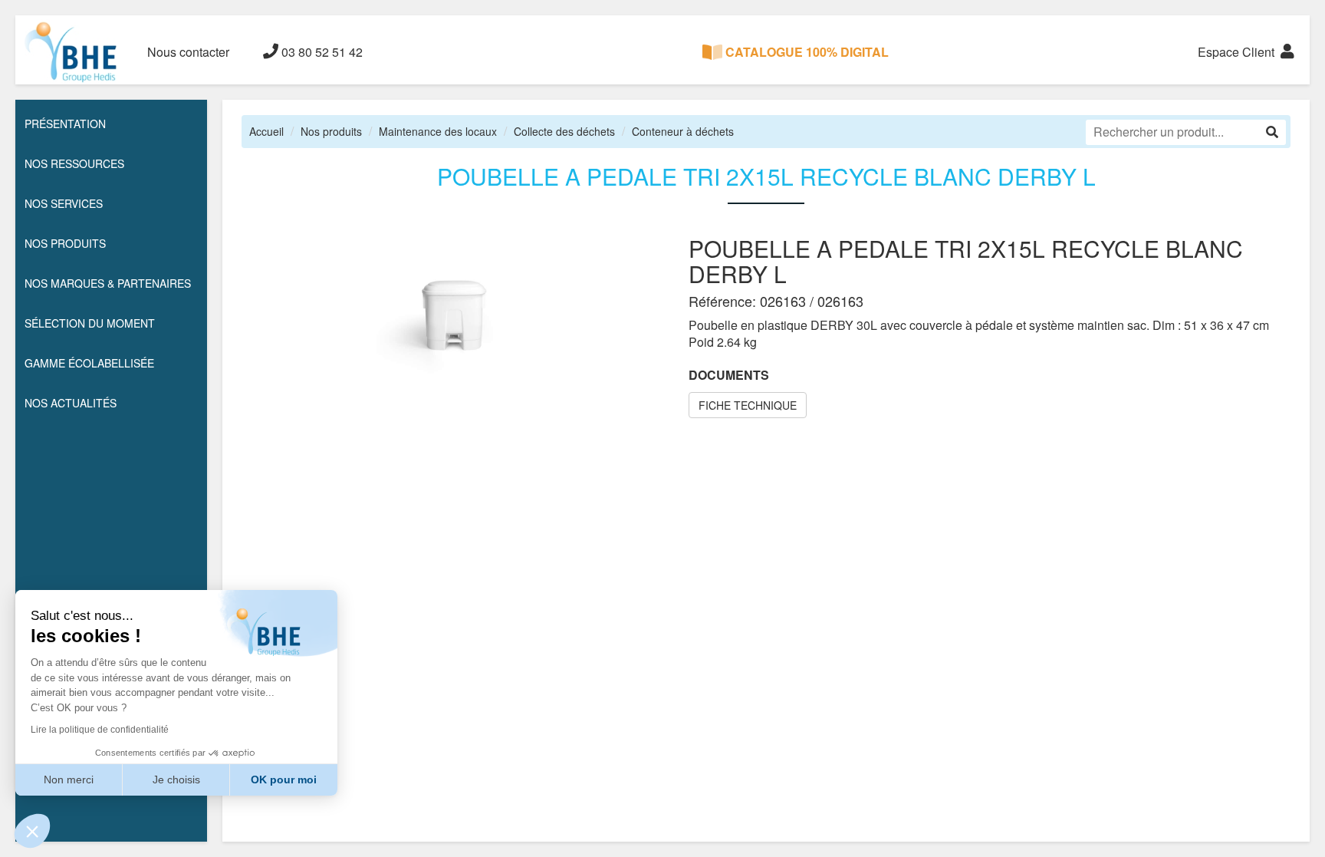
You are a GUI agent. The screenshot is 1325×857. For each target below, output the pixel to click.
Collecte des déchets (564, 131)
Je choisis (176, 779)
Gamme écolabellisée (89, 363)
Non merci (69, 779)
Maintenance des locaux (438, 131)
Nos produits (331, 131)
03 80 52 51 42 (320, 52)
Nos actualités (71, 402)
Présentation (65, 123)
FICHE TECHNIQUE (748, 405)
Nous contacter (188, 52)
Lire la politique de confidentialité (100, 729)
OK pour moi (284, 779)
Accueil (266, 131)
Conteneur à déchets (683, 131)
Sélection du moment (90, 323)
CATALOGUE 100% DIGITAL (805, 52)
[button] (32, 831)
